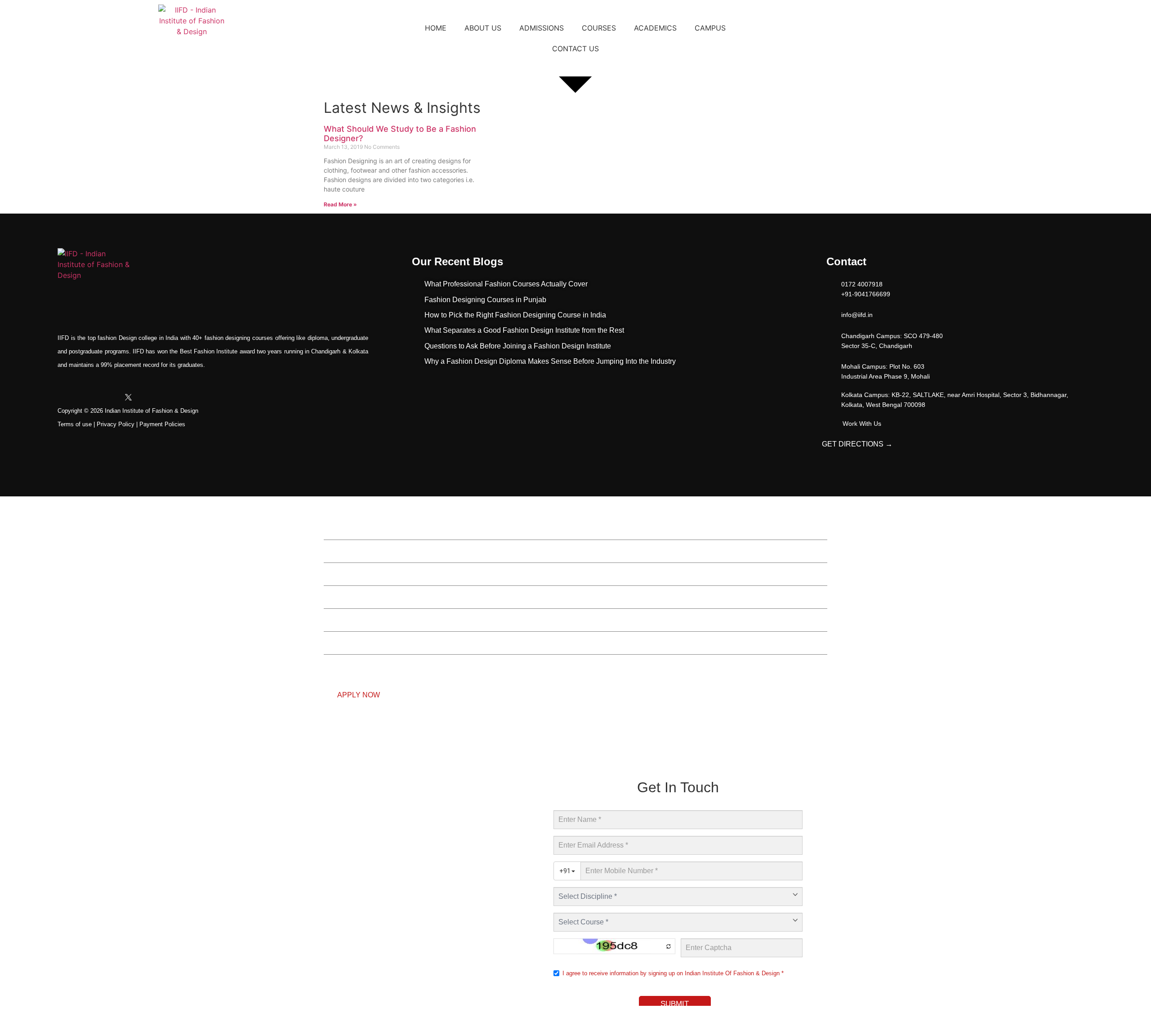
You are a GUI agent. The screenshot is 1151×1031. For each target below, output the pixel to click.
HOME (435, 27)
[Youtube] (108, 397)
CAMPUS (710, 27)
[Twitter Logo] (128, 397)
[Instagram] (88, 397)
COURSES (599, 27)
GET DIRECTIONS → (857, 444)
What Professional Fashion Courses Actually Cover (506, 284)
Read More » (340, 204)
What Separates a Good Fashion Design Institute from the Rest (524, 330)
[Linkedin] (148, 397)
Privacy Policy (115, 424)
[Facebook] (68, 397)
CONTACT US (575, 48)
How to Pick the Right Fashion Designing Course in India (515, 315)
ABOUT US (482, 27)
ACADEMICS (655, 27)
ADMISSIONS (541, 27)
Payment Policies (162, 424)
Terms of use (75, 424)
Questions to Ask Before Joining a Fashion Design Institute (517, 346)
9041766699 (323, 745)
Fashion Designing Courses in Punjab (485, 299)
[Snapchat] (169, 397)
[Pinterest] (189, 397)
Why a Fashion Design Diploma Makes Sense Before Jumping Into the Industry (550, 361)
